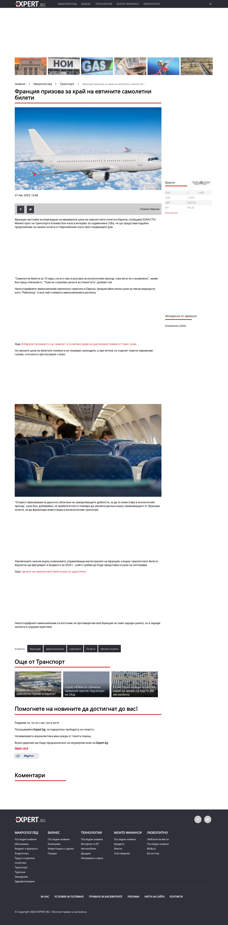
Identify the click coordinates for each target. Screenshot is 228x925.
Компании (54, 844)
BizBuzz (151, 848)
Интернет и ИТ (90, 844)
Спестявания (122, 853)
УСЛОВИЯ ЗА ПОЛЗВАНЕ (69, 896)
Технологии (103, 4)
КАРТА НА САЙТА (154, 896)
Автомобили (88, 848)
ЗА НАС (45, 896)
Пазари (52, 853)
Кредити (119, 844)
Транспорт (21, 867)
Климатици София (175, 325)
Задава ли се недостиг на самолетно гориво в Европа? (36, 691)
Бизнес (86, 4)
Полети (90, 649)
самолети (75, 649)
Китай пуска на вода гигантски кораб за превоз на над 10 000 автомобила (134, 690)
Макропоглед (67, 4)
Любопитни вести (158, 839)
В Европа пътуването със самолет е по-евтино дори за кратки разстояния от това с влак (79, 344)
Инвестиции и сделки (61, 848)
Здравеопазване (25, 881)
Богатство (153, 853)
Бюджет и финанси (26, 848)
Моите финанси (128, 4)
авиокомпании (55, 649)
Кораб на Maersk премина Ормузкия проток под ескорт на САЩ (85, 690)
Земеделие (21, 876)
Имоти (118, 848)
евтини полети (109, 649)
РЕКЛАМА (133, 896)
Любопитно (151, 4)
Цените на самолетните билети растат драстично (54, 571)
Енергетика (22, 853)
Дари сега (21, 748)
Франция (35, 649)
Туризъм (20, 872)
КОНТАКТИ (176, 896)
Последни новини (25, 839)
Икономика (22, 844)
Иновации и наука (92, 858)
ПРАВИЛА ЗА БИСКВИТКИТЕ (105, 896)
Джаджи (86, 853)
